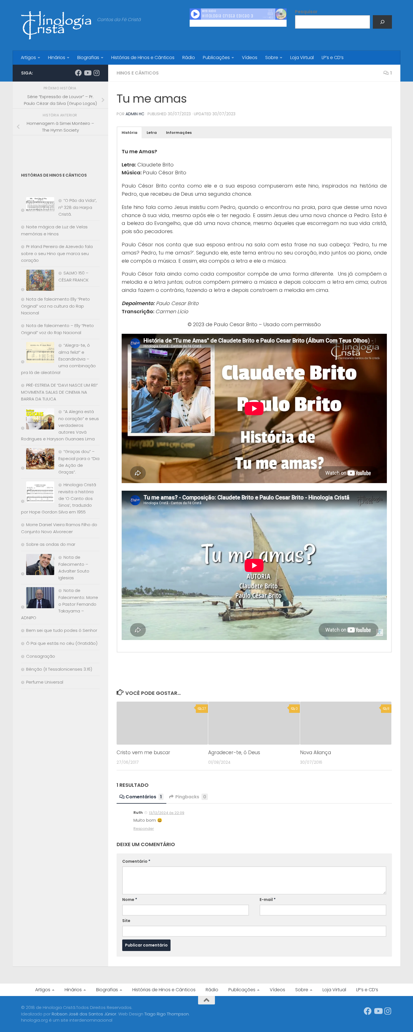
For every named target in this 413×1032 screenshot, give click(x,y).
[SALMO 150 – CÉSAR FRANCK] (37, 281)
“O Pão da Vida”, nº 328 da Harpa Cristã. (77, 207)
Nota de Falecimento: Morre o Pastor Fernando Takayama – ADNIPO (59, 604)
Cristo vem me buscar (143, 752)
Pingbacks (190, 797)
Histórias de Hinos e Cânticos (142, 57)
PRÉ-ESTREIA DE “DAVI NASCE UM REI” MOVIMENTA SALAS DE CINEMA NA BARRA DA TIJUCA (59, 392)
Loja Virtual (302, 57)
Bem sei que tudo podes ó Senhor (61, 630)
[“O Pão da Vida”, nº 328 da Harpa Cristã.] (37, 205)
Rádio (188, 57)
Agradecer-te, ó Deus (234, 752)
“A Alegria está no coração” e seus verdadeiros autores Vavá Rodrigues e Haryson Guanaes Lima (60, 425)
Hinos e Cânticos (138, 73)
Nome (129, 899)
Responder (143, 828)
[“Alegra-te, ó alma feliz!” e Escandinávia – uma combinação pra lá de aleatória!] (37, 353)
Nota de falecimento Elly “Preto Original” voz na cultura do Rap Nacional (55, 306)
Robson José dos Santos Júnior (84, 1014)
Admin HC (135, 114)
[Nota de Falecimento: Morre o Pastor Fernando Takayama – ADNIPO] (37, 598)
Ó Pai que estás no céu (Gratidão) (61, 643)
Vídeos (249, 57)
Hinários (56, 57)
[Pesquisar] (382, 22)
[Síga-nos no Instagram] (96, 72)
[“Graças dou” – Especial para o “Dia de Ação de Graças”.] (37, 460)
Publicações (216, 57)
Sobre (271, 57)
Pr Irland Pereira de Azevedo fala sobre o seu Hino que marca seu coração (57, 253)
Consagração (40, 656)
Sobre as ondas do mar (50, 544)
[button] (129, 132)
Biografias (88, 57)
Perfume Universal (44, 682)
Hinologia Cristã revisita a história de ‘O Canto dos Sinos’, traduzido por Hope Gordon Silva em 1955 (58, 498)
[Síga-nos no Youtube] (87, 72)
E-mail (268, 899)
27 (204, 708)
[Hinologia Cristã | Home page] (56, 25)
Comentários (144, 797)
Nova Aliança (315, 752)
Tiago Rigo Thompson (166, 1014)
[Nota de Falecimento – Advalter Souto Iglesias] (37, 565)
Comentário (136, 861)
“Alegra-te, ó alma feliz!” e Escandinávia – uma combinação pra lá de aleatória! (58, 358)
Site (126, 920)
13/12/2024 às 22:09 (166, 812)
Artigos (28, 57)
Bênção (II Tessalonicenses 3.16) (59, 669)
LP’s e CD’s (333, 57)
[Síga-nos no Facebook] (78, 72)
